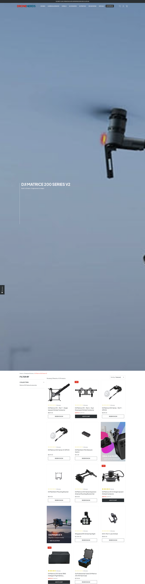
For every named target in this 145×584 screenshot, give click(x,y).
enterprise (109, 6)
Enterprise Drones (28, 373)
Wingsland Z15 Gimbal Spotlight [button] (85, 534)
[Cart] (127, 6)
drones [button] (43, 6)
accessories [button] (73, 6)
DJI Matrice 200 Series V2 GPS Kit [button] (58, 450)
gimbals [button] (64, 6)
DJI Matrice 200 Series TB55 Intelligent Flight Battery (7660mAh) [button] (57, 576)
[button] (120, 6)
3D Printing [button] (82, 6)
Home (21, 373)
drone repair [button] (92, 6)
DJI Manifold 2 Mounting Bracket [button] (58, 492)
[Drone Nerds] (26, 6)
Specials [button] (101, 6)
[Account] (123, 6)
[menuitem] (42, 6)
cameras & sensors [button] (53, 6)
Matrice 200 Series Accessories (28, 385)
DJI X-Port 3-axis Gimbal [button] (110, 534)
